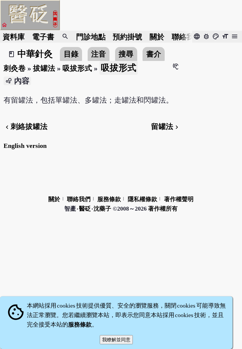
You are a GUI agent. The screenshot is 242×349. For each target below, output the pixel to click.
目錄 (71, 54)
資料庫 (14, 37)
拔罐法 (44, 68)
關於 (157, 37)
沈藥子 (102, 208)
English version (25, 145)
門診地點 (91, 37)
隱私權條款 (142, 199)
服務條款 (109, 199)
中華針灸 (35, 54)
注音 (98, 54)
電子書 (43, 37)
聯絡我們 (186, 37)
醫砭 (85, 208)
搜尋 (126, 54)
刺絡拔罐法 (26, 126)
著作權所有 (163, 208)
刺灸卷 (15, 68)
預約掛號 (127, 37)
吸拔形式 (77, 68)
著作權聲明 (179, 199)
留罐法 (165, 126)
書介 (153, 54)
